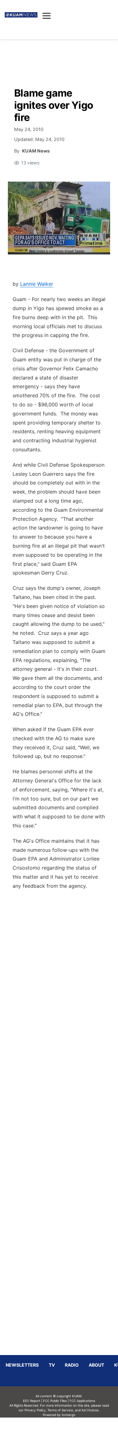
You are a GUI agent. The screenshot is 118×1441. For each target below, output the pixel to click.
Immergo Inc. (69, 1429)
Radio (72, 1365)
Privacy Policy (35, 1410)
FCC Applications (82, 1401)
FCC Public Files (55, 1401)
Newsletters (22, 1365)
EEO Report (31, 1401)
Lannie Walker (36, 284)
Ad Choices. (90, 1410)
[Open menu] (46, 15)
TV (52, 1365)
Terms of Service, (61, 1410)
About (96, 1365)
